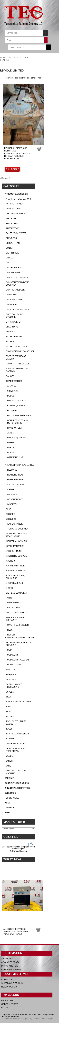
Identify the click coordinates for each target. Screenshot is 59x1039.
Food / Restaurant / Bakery (16, 357)
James (10, 433)
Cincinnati (12, 391)
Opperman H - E (15, 457)
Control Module (15, 290)
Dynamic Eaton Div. (17, 401)
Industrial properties (17, 788)
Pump (9, 650)
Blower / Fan (13, 243)
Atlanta (11, 386)
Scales (10, 692)
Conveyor (11, 295)
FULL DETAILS (12, 169)
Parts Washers (14, 603)
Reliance (12, 470)
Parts (9, 598)
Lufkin (10, 442)
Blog (7, 812)
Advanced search (11, 962)
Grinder (10, 514)
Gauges (10, 376)
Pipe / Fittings (13, 608)
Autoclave (12, 223)
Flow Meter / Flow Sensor (20, 351)
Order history (9, 1004)
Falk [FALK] (12, 410)
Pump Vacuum (13, 665)
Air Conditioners (15, 213)
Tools (9, 729)
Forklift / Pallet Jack (18, 364)
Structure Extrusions (18, 702)
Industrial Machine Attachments (16, 535)
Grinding (11, 519)
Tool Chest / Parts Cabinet (16, 722)
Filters (10, 341)
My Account (7, 1000)
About (8, 803)
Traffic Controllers (18, 734)
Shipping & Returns (12, 983)
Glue (8, 509)
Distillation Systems (17, 309)
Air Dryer (11, 218)
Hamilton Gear (15, 428)
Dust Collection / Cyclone (15, 315)
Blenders (11, 238)
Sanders (11, 679)
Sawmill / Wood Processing (14, 685)
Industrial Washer (16, 541)
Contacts (6, 979)
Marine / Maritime (15, 566)
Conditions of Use (11, 969)
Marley (11, 447)
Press (9, 630)
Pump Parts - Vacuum (17, 660)
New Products (9, 987)
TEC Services (12, 798)
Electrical (12, 327)
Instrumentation (15, 546)
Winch (9, 761)
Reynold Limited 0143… (17, 153)
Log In (4, 1008)
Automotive (12, 228)
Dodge (10, 396)
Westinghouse (15, 499)
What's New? (12, 859)
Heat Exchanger (15, 524)
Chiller (10, 258)
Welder (10, 756)
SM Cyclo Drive (15, 485)
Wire (8, 766)
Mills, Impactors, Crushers (15, 576)
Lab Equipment (14, 551)
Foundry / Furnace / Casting (17, 370)
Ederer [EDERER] (16, 406)
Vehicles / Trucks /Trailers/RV (15, 749)
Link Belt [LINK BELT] (17, 438)
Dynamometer (13, 322)
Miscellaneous (14, 583)
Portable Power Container (15, 618)
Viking (10, 489)
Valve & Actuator (15, 743)
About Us (6, 959)
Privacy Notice (9, 966)
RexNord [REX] (15, 475)
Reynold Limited (16, 480)
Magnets (11, 561)
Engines (10, 332)
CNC (8, 263)
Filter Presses (14, 336)
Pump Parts (12, 655)
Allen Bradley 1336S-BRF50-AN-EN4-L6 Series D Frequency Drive (16, 931)
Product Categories (16, 194)
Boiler (9, 248)
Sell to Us (10, 793)
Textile (10, 716)
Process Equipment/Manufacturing (19, 636)
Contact (9, 808)
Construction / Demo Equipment (17, 283)
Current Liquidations (17, 783)
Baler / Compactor (16, 233)
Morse (10, 452)
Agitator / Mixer (14, 204)
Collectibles (13, 267)
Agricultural (13, 209)
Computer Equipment (17, 277)
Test (8, 711)
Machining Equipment (17, 556)
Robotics (11, 674)
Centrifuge (12, 253)
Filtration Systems (16, 346)
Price (39, 78)
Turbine (10, 739)
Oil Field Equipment (16, 593)
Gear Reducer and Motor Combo (17, 421)
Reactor (11, 670)
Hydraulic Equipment (18, 529)
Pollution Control (16, 612)
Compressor (13, 272)
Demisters (11, 304)
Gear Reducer (14, 381)
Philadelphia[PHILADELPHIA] (19, 465)
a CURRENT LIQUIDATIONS (18, 199)
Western (12, 494)
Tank (8, 706)
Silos (9, 697)
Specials (9, 778)
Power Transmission (17, 625)
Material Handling (16, 571)
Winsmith (12, 504)
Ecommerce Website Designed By (17, 1019)
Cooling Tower (14, 300)
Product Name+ (29, 78)
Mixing (9, 588)
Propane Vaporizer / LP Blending (18, 643)
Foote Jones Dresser (19, 415)
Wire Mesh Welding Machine (16, 772)
